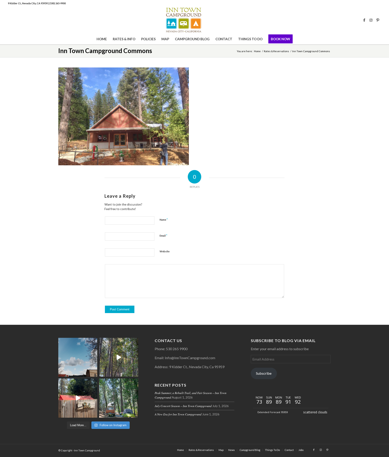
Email (163, 235)
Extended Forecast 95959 (273, 412)
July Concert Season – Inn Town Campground (183, 406)
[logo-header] (194, 20)
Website (165, 251)
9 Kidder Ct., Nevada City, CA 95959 (28, 3)
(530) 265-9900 (57, 3)
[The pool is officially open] (77, 398)
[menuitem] (102, 39)
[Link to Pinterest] (377, 20)
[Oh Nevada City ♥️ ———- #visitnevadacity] (77, 357)
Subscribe (263, 373)
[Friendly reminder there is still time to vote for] (118, 398)
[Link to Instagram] (371, 20)
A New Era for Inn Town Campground (178, 414)
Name (164, 219)
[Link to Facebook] (364, 20)
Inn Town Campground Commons (105, 50)
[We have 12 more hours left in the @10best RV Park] (118, 357)
